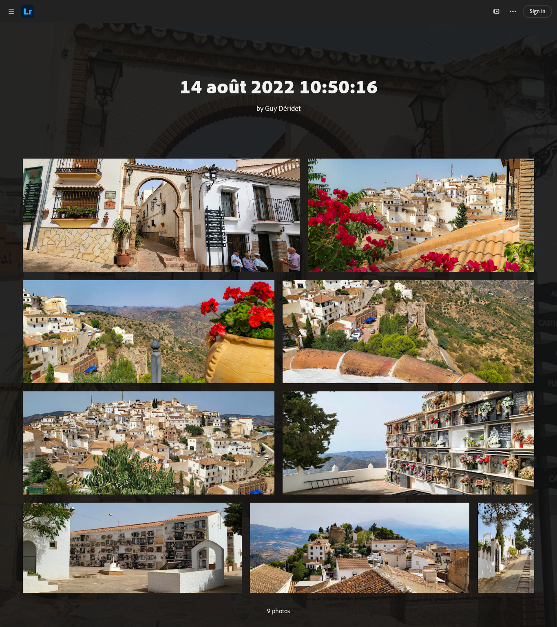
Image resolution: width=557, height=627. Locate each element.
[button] (11, 11)
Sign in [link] (538, 11)
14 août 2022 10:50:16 (279, 86)
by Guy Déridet (278, 108)
